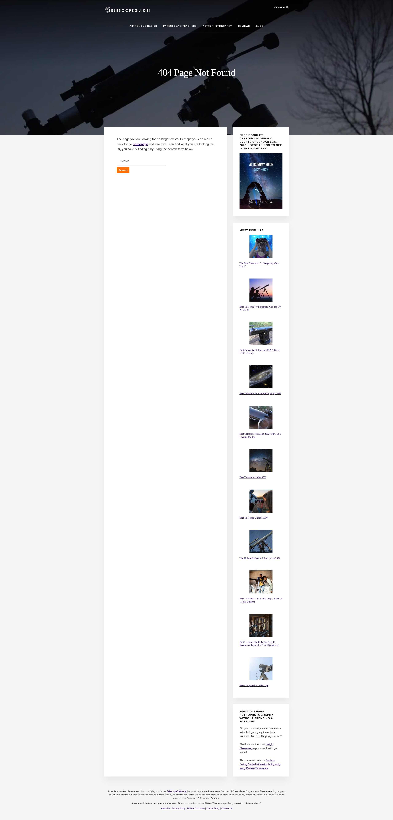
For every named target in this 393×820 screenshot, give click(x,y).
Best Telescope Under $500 (252, 477)
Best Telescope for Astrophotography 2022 (260, 393)
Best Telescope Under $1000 (253, 517)
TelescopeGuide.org (177, 791)
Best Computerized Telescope (253, 685)
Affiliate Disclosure (196, 808)
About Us (165, 808)
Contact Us (226, 808)
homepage (140, 144)
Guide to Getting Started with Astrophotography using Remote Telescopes (260, 764)
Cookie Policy (213, 808)
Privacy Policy (178, 808)
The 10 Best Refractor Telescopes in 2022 (259, 558)
